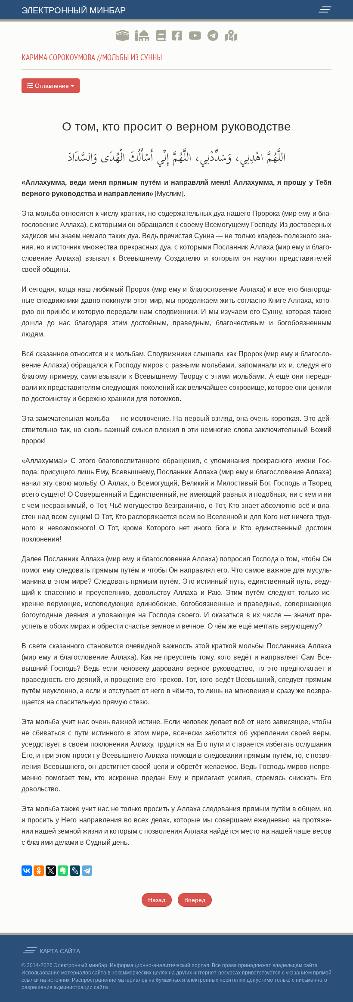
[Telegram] (87, 870)
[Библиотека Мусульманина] (161, 35)
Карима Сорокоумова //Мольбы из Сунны (92, 57)
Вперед (194, 899)
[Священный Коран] (122, 35)
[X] (51, 870)
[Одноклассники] (39, 870)
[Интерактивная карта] (231, 35)
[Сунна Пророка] (142, 35)
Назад (156, 899)
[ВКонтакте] (27, 870)
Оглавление (52, 85)
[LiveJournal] (75, 870)
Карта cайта (60, 951)
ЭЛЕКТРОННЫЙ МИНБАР (74, 10)
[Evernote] (63, 870)
